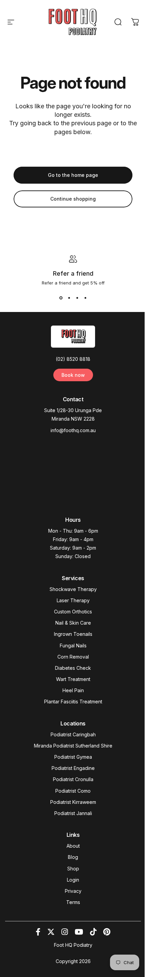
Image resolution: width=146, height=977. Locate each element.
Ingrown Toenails (73, 634)
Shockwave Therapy (73, 589)
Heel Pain (73, 690)
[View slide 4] (85, 298)
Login (73, 880)
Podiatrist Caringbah (73, 734)
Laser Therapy (73, 600)
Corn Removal (73, 657)
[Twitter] (51, 932)
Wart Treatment (73, 679)
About (73, 846)
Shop (73, 868)
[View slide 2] (69, 298)
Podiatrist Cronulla (73, 779)
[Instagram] (64, 932)
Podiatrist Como (73, 791)
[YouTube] (79, 932)
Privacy (73, 891)
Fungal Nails (73, 645)
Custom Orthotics (73, 611)
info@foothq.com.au (73, 430)
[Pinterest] (106, 932)
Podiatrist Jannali (73, 813)
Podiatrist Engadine (73, 768)
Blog (73, 857)
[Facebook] (38, 932)
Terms (73, 902)
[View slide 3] (77, 298)
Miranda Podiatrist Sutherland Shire (73, 746)
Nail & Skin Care (73, 623)
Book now (73, 375)
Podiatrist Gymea (73, 757)
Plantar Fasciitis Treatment (73, 701)
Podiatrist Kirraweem (73, 802)
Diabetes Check (73, 668)
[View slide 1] (61, 298)
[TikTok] (93, 932)
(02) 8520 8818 (73, 359)
